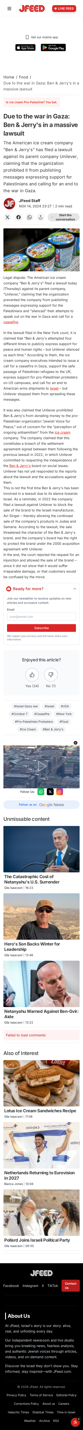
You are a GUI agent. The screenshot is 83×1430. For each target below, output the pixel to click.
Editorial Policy (66, 1395)
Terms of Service (41, 1395)
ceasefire (10, 322)
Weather (30, 1421)
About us (48, 1403)
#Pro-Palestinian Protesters (34, 721)
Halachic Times (18, 1412)
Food (23, 77)
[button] (75, 743)
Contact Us (70, 1286)
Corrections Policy (26, 1403)
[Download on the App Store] (25, 47)
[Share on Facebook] (18, 217)
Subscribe (41, 628)
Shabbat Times (42, 1412)
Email (10, 609)
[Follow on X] (50, 791)
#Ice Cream (28, 729)
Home (8, 77)
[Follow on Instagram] (59, 791)
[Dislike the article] (51, 675)
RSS (56, 1421)
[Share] (41, 217)
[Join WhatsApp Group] (40, 791)
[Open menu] (9, 8)
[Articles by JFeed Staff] (9, 204)
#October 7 (19, 714)
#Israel (49, 706)
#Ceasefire (41, 714)
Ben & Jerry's (20, 466)
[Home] (32, 8)
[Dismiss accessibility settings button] (79, 1419)
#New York (64, 714)
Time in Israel (66, 1412)
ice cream (62, 432)
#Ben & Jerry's (53, 729)
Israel (54, 388)
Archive (44, 1421)
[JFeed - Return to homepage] (41, 1273)
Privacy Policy (16, 1395)
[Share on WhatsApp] (30, 217)
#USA (65, 706)
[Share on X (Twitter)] (7, 217)
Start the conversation (65, 217)
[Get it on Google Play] (53, 47)
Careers (63, 1403)
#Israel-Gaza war (26, 706)
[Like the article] (32, 675)
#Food (64, 721)
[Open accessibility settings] (75, 1422)
